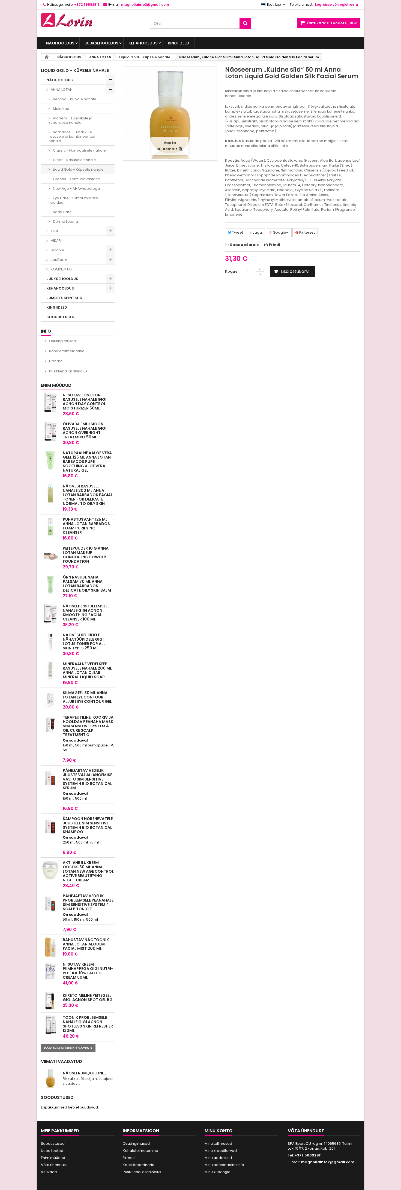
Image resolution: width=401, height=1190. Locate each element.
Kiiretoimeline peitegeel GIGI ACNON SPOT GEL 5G (88, 997)
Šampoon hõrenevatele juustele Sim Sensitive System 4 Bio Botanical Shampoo (88, 825)
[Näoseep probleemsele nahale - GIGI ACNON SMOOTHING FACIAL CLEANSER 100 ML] (50, 613)
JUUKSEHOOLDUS (101, 43)
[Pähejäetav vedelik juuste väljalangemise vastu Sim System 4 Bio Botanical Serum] (50, 777)
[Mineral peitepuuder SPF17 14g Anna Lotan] (50, 555)
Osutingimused (62, 341)
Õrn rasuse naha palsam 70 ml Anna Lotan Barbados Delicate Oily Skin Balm (87, 583)
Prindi (274, 244)
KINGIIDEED (178, 43)
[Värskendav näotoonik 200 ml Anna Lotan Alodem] (50, 947)
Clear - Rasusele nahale (74, 159)
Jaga (257, 232)
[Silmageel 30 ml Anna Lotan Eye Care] (50, 700)
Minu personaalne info (224, 1164)
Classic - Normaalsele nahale (79, 150)
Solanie (57, 250)
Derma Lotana (65, 221)
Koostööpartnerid (138, 1164)
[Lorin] (91, 18)
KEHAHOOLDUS (143, 43)
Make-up (60, 108)
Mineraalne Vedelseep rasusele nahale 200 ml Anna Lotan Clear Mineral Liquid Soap (87, 670)
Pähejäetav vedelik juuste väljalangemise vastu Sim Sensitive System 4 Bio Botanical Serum (87, 779)
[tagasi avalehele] (46, 57)
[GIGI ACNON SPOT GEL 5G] (50, 1000)
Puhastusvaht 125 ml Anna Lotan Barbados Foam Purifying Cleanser (86, 526)
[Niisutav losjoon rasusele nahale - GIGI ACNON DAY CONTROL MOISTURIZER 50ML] (50, 402)
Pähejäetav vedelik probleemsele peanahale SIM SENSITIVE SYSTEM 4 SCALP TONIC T (88, 902)
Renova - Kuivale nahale (74, 99)
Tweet (237, 232)
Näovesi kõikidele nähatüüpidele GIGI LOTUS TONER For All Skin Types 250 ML (84, 641)
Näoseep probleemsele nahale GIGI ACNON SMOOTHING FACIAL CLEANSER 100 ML (86, 612)
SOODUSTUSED (60, 317)
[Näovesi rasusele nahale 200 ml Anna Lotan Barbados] (50, 493)
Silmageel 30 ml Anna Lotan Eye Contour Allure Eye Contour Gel (87, 697)
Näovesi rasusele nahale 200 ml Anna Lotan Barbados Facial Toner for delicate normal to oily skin (88, 494)
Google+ (280, 232)
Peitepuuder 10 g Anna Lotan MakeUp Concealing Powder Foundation (86, 555)
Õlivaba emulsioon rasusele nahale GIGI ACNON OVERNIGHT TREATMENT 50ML (84, 430)
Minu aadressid (218, 1157)
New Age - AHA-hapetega (76, 188)
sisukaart (49, 1171)
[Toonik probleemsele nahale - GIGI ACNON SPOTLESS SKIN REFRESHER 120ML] (50, 1024)
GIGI (54, 231)
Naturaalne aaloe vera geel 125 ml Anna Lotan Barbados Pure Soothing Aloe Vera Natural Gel (87, 461)
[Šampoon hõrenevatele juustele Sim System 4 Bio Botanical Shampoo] (50, 826)
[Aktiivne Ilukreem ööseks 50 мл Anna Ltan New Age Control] (50, 869)
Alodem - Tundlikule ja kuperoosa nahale (70, 120)
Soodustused (57, 1097)
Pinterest (306, 232)
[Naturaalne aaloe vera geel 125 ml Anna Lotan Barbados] (50, 460)
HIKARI (56, 240)
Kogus (231, 271)
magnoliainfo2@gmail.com (327, 1162)
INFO (46, 331)
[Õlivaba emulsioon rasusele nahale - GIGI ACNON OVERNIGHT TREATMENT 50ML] (50, 431)
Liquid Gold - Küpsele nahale (78, 169)
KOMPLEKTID (61, 269)
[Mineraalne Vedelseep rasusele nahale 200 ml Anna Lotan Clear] (50, 671)
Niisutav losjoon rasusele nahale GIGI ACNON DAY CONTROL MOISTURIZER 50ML (84, 401)
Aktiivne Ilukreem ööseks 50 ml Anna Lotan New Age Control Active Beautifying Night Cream (88, 871)
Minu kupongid (218, 1171)
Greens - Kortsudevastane (76, 179)
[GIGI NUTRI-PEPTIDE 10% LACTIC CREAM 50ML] (50, 971)
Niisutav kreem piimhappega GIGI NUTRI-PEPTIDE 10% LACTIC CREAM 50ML (88, 971)
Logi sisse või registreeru (336, 4)
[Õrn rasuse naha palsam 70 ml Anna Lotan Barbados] (50, 584)
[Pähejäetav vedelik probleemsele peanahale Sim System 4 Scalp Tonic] (50, 903)
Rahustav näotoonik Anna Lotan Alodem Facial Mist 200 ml (86, 944)
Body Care (62, 212)
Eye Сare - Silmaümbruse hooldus (73, 200)
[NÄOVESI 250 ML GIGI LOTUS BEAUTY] (50, 642)
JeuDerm (58, 259)
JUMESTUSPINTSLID (64, 297)
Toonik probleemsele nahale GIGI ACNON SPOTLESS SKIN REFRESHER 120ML (88, 1024)
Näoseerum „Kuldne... (85, 1073)
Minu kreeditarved (221, 1150)
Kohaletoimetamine (66, 351)
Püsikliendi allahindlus (68, 371)
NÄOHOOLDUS (60, 43)
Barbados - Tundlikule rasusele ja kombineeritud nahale (72, 136)
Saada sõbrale (244, 244)
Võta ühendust (54, 1164)
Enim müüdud (56, 385)
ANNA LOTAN (61, 89)
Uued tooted (52, 1150)
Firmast (55, 361)
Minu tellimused (218, 1143)
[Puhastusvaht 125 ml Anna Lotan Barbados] (50, 526)
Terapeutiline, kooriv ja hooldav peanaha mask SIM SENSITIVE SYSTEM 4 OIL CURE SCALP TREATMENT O (88, 726)
